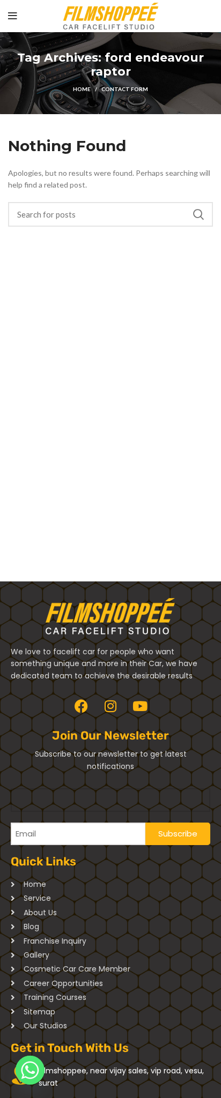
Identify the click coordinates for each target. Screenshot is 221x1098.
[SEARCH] (198, 214)
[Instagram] (110, 705)
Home (82, 89)
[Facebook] (81, 705)
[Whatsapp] (30, 1070)
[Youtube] (140, 705)
